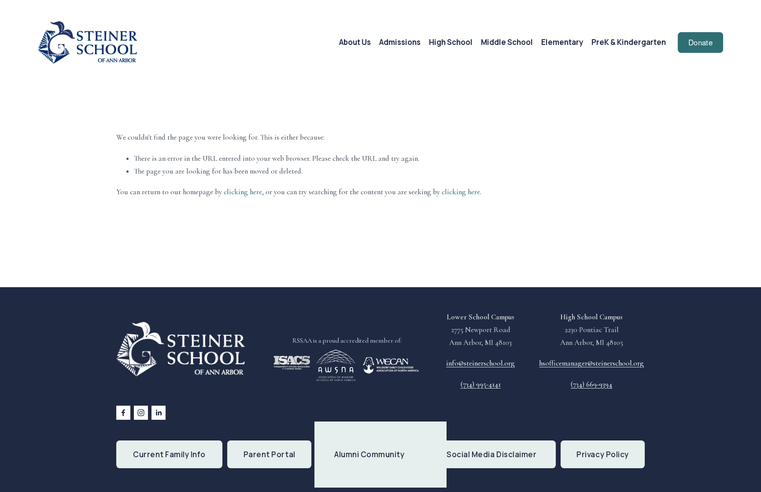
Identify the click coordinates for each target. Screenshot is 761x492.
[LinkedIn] (158, 413)
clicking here (243, 191)
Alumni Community (369, 454)
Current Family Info (169, 454)
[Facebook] (123, 413)
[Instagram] (141, 413)
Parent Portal (270, 454)
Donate (700, 42)
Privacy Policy (602, 454)
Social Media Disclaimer (491, 454)
